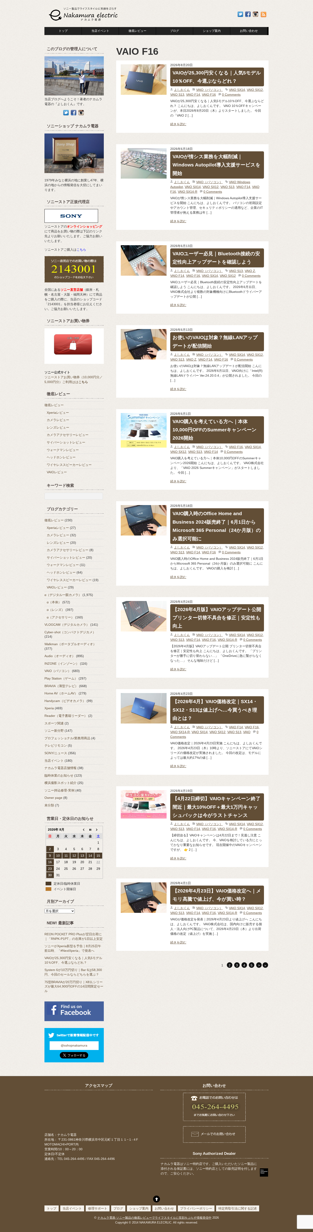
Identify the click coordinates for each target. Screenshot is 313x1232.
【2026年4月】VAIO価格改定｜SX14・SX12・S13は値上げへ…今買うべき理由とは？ (215, 710)
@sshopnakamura (74, 1045)
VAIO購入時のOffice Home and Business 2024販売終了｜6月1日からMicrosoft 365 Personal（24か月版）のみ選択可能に (217, 526)
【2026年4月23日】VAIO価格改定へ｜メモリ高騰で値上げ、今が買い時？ (217, 895)
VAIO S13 (177, 94)
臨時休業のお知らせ (58, 775)
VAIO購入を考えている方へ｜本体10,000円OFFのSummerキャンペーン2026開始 (215, 430)
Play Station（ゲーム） (61, 678)
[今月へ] (90, 829)
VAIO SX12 (255, 90)
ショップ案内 (212, 31)
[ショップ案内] (74, 175)
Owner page (53, 798)
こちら (81, 249)
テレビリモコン (55, 745)
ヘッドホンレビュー (61, 457)
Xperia (49, 708)
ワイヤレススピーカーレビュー (69, 465)
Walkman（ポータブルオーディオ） (70, 644)
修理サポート (97, 1208)
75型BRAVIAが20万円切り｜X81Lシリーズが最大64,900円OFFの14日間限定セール (73, 986)
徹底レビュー (137, 31)
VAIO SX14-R (187, 191)
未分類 (49, 805)
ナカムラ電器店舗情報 (60, 768)
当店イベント (100, 31)
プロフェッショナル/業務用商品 (67, 738)
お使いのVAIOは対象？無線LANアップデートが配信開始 (215, 341)
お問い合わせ (164, 1208)
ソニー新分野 (54, 730)
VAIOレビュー (57, 472)
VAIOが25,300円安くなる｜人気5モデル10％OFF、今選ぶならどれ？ (217, 77)
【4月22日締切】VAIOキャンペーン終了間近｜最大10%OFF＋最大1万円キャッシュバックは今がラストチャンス (217, 807)
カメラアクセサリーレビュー (67, 435)
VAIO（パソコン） (209, 90)
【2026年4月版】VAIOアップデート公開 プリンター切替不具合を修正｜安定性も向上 (217, 618)
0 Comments (231, 94)
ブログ (174, 31)
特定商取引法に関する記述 (237, 1208)
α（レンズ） (56, 610)
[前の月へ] (82, 829)
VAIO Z (250, 271)
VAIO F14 (193, 94)
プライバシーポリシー (196, 1208)
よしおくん (182, 90)
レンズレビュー (58, 427)
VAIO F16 (209, 94)
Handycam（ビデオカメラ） (65, 701)
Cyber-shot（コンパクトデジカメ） (70, 632)
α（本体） (54, 602)
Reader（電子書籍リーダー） (65, 716)
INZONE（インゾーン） (61, 663)
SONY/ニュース (55, 753)
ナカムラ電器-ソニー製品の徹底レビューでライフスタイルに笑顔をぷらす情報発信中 (154, 1217)
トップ (63, 31)
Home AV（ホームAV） (61, 693)
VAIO (246, 732)
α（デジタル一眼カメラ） (63, 595)
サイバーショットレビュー (66, 442)
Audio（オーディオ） (59, 656)
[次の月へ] (98, 829)
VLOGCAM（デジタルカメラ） (66, 624)
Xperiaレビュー (58, 412)
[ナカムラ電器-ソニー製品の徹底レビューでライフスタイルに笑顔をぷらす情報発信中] (84, 21)
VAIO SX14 (237, 90)
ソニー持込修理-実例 (59, 790)
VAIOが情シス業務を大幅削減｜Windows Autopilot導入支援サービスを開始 (217, 165)
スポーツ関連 (54, 723)
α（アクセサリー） (60, 617)
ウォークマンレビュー (63, 450)
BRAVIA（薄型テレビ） (61, 686)
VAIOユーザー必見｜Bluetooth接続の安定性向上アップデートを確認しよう (216, 257)
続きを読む (178, 124)
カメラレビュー (58, 420)
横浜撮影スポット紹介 (60, 783)
